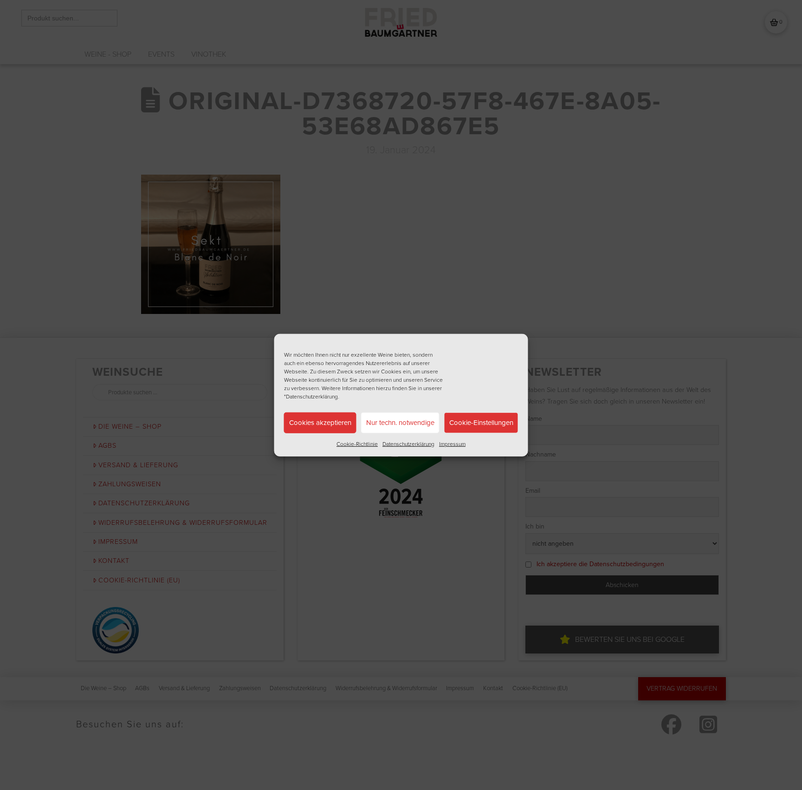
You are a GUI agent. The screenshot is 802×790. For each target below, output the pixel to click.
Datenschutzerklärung (408, 443)
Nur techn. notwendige (400, 423)
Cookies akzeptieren (320, 423)
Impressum (452, 443)
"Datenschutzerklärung (311, 396)
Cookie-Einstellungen (481, 423)
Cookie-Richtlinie (357, 443)
